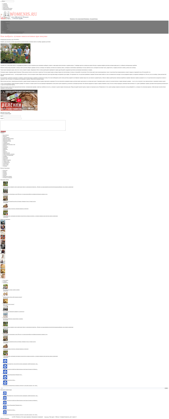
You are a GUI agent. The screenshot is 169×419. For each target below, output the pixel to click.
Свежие (5, 281)
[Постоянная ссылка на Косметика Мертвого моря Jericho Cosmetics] (5, 317)
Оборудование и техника (8, 154)
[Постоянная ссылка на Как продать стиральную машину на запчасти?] (5, 310)
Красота (5, 25)
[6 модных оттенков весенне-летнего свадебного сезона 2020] (3, 234)
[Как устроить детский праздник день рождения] (3, 238)
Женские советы (7, 139)
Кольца (4, 175)
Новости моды (6, 21)
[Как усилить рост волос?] (3, 273)
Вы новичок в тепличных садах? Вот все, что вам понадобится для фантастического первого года (25, 194)
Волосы (5, 24)
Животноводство (7, 140)
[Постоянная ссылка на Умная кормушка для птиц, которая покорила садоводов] (5, 207)
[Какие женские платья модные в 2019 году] (3, 258)
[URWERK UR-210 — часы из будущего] (3, 248)
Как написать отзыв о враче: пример (11, 289)
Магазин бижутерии (7, 8)
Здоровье (5, 27)
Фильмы (5, 165)
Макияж (5, 29)
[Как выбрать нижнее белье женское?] (3, 278)
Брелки (4, 171)
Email (2, 118)
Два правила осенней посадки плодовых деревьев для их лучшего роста (19, 201)
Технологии (6, 163)
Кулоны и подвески (7, 177)
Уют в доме (5, 164)
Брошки (5, 172)
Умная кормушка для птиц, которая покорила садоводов (15, 208)
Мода (4, 22)
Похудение (5, 28)
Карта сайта (6, 7)
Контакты (5, 4)
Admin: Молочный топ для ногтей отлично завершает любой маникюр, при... (20, 363)
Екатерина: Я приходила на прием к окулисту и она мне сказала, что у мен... (20, 385)
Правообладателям (7, 9)
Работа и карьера (7, 160)
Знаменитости (6, 23)
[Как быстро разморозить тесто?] (3, 268)
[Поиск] (1, 1)
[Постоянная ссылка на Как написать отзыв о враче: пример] (5, 288)
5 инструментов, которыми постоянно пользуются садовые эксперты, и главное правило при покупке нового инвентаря (30, 215)
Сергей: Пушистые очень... (9, 380)
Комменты (5, 282)
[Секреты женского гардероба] (3, 229)
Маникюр (5, 149)
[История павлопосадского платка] (3, 253)
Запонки (5, 174)
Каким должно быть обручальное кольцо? (12, 297)
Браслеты (5, 170)
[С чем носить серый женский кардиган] (3, 263)
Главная (5, 3)
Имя (1, 116)
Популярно (5, 280)
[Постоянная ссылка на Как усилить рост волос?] (5, 303)
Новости (5, 151)
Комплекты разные (7, 176)
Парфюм (5, 156)
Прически (5, 158)
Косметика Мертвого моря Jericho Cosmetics (13, 318)
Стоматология (6, 162)
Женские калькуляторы (8, 138)
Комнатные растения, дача (7, 39)
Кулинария (5, 146)
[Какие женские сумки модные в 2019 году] (3, 243)
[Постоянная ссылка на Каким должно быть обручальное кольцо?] (5, 295)
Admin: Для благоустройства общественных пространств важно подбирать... (20, 369)
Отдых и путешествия (8, 155)
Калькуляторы (6, 30)
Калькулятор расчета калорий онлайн (14, 33)
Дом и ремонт (6, 137)
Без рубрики (6, 135)
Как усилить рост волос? (8, 304)
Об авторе (5, 5)
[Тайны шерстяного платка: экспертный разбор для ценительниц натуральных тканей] (3, 224)
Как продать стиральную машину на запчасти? (13, 311)
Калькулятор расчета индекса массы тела (15, 31)
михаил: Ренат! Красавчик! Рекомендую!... (12, 374)
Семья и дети (6, 161)
